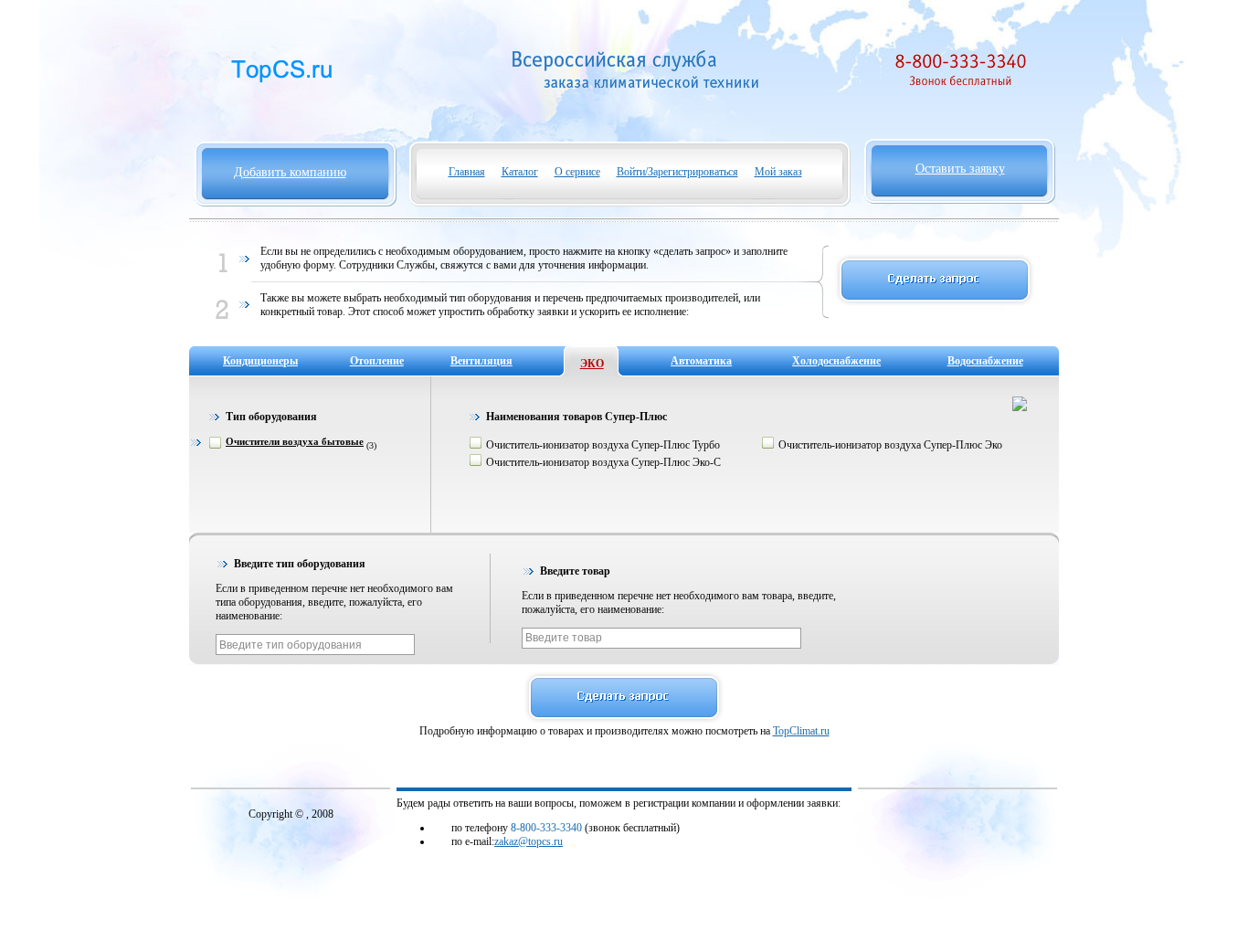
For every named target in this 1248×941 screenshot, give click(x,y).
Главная (467, 171)
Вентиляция (481, 360)
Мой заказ (778, 171)
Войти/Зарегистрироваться (677, 171)
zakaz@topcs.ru (528, 841)
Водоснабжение (985, 360)
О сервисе (577, 171)
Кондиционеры (260, 360)
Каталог (520, 171)
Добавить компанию (290, 172)
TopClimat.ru (801, 730)
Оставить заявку (960, 168)
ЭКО (592, 363)
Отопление (377, 360)
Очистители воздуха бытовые (295, 441)
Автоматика (701, 360)
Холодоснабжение (836, 360)
